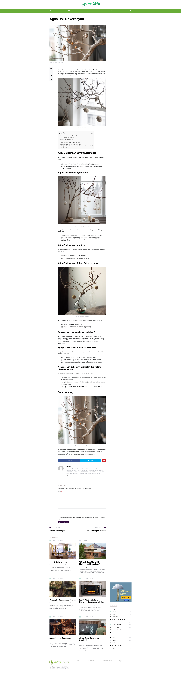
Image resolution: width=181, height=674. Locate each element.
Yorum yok (69, 23)
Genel (113, 635)
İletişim (120, 660)
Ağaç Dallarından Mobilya (66, 139)
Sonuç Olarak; (63, 147)
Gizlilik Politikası (108, 660)
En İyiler (114, 622)
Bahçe (113, 609)
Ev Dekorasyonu (117, 624)
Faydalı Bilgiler (116, 629)
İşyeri (113, 637)
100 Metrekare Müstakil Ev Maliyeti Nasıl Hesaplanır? (89, 563)
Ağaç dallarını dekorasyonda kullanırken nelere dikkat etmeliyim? (77, 145)
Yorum (60, 491)
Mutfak (114, 642)
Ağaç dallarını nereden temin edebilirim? (71, 142)
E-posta (77, 511)
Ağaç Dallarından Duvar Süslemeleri (69, 135)
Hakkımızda (91, 660)
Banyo (114, 614)
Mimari (114, 640)
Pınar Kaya (85, 567)
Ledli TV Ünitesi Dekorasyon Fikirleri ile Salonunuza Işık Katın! (92, 601)
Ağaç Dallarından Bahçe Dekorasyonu (69, 141)
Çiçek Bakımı (115, 616)
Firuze (54, 23)
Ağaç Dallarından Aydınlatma (67, 137)
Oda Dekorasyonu (117, 645)
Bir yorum (69, 564)
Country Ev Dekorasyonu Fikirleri (62, 600)
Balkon (114, 611)
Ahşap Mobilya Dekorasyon (60, 638)
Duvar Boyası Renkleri (118, 619)
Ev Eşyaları (115, 627)
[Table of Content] (92, 133)
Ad (59, 511)
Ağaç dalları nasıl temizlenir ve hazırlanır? (72, 144)
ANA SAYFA (76, 660)
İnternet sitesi (95, 511)
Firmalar (114, 632)
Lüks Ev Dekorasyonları (58, 562)
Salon (114, 648)
